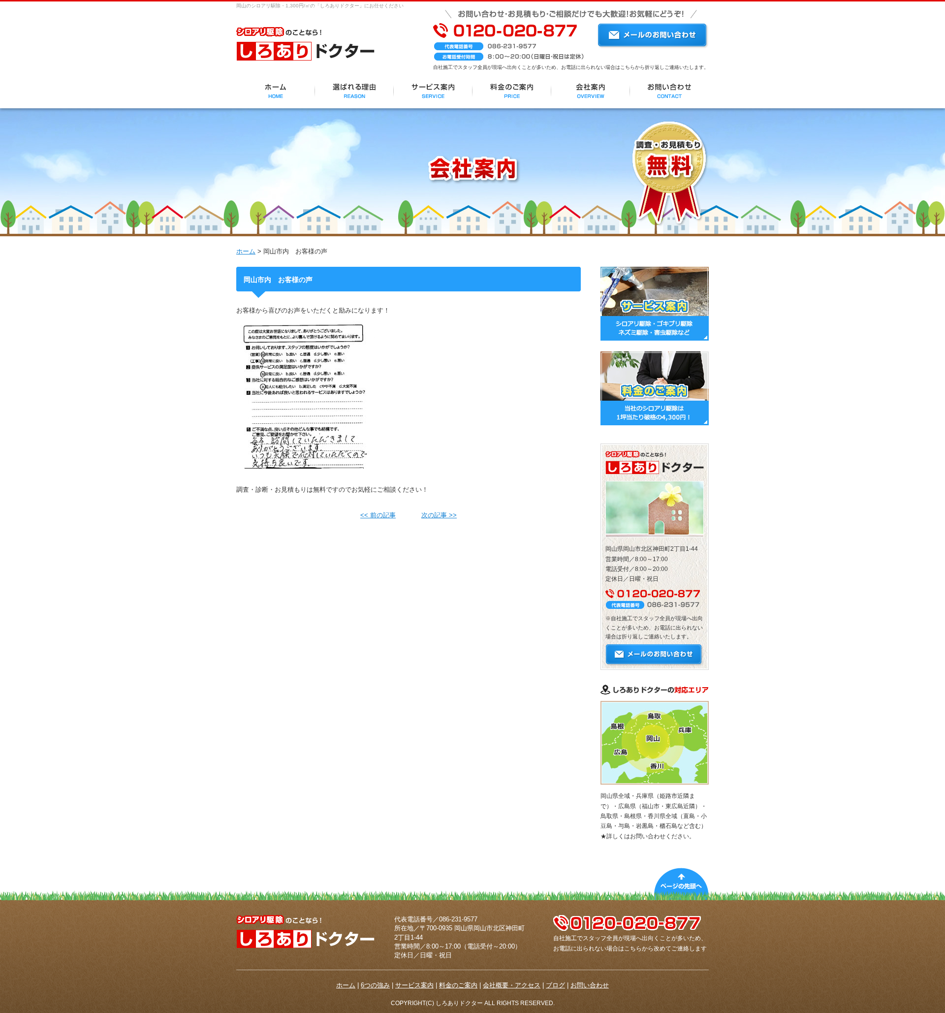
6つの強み (375, 985)
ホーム (245, 251)
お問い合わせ (589, 985)
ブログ (555, 985)
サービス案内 (414, 985)
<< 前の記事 (378, 515)
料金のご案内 (458, 985)
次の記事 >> (439, 515)
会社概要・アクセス (511, 985)
